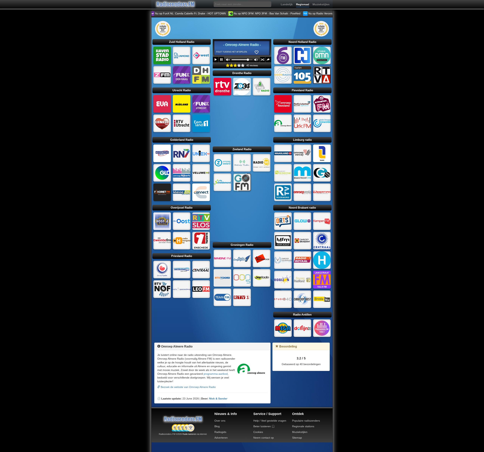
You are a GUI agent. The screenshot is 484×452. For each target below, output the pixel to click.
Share (268, 59)
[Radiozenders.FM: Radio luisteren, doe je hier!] (183, 418)
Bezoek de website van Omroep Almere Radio (188, 387)
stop (221, 59)
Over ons (219, 420)
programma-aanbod (216, 373)
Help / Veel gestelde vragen (269, 420)
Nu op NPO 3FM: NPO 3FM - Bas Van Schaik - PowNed (250, 13)
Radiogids (220, 431)
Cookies (258, 431)
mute (228, 60)
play (216, 59)
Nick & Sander (218, 398)
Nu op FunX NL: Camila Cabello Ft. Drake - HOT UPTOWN (173, 13)
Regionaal (302, 4)
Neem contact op (263, 437)
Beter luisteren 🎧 (264, 426)
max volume (256, 60)
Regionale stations (303, 426)
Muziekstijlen (321, 4)
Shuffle (262, 59)
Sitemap (297, 437)
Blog (217, 426)
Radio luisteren (189, 434)
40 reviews (252, 65)
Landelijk (287, 4)
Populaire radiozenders (306, 420)
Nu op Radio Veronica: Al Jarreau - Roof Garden (319, 13)
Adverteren (221, 437)
